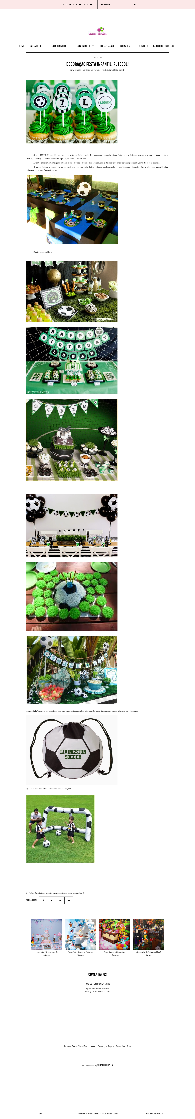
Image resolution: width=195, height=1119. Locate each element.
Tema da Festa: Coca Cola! (76, 1046)
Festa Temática (58, 46)
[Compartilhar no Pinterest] (60, 900)
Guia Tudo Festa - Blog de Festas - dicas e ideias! (95, 1113)
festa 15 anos (107, 46)
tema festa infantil (117, 70)
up (40, 1113)
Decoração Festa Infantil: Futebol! (97, 64)
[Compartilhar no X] (51, 900)
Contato (143, 46)
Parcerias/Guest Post (164, 46)
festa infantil (75, 70)
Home (22, 46)
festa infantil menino (91, 70)
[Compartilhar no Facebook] (43, 900)
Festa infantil (83, 46)
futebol (105, 70)
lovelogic (159, 1113)
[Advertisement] (97, 15)
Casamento (35, 46)
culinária (125, 46)
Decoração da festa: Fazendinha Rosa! (114, 1046)
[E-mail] (68, 900)
